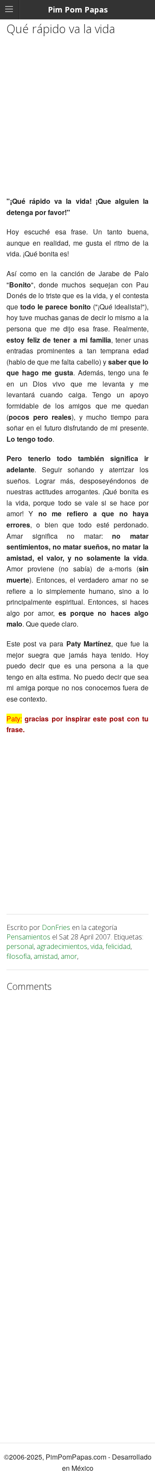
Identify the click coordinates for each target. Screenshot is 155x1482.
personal (20, 946)
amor (69, 956)
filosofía (18, 956)
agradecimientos (62, 946)
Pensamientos (28, 937)
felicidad (117, 946)
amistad (46, 956)
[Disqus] (77, 1104)
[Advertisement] (77, 118)
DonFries (56, 927)
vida (96, 946)
